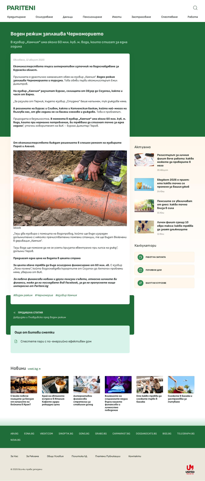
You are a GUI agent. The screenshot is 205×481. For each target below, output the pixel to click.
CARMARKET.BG (121, 433)
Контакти (135, 456)
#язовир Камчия (66, 295)
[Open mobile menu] (195, 8)
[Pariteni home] (21, 8)
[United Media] (190, 469)
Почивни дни (154, 270)
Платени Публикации (107, 456)
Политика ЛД (79, 456)
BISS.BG (167, 433)
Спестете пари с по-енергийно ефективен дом (56, 341)
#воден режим (22, 295)
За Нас (14, 456)
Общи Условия (55, 456)
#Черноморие (44, 295)
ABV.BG (14, 433)
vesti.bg (33, 369)
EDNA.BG (29, 433)
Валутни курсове (156, 283)
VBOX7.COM (46, 433)
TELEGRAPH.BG (185, 433)
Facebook (71, 282)
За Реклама (32, 456)
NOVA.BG (15, 440)
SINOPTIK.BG (66, 433)
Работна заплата (156, 257)
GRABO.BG (101, 433)
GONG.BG (84, 433)
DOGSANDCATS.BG (146, 433)
